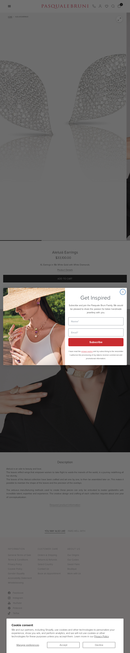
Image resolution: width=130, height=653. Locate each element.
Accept (63, 645)
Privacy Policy (101, 636)
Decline (99, 645)
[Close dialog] (123, 292)
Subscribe (95, 342)
